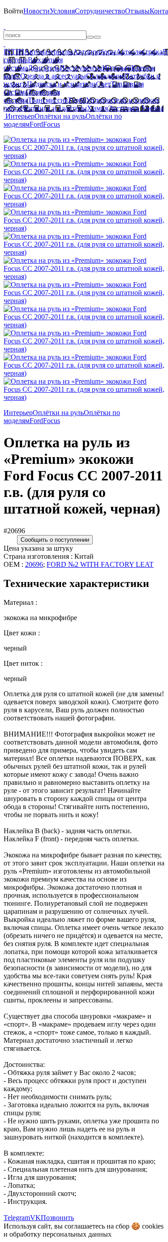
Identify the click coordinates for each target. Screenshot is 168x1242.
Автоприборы (94, 52)
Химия (97, 108)
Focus (51, 124)
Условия (62, 11)
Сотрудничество (100, 11)
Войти (13, 11)
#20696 (14, 531)
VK (35, 1217)
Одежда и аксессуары (53, 76)
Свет (103, 84)
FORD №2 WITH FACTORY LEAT (100, 564)
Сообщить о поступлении (55, 539)
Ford (36, 124)
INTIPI (14, 52)
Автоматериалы (48, 52)
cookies (153, 1226)
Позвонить (57, 1217)
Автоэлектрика (139, 52)
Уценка (151, 108)
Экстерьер (123, 108)
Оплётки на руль (60, 116)
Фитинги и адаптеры (54, 108)
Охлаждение (105, 76)
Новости (36, 11)
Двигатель (44, 68)
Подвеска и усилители (61, 84)
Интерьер (116, 68)
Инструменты (81, 68)
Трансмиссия (48, 100)
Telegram (17, 1217)
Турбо (77, 100)
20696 (34, 564)
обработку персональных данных (60, 1234)
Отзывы (137, 11)
